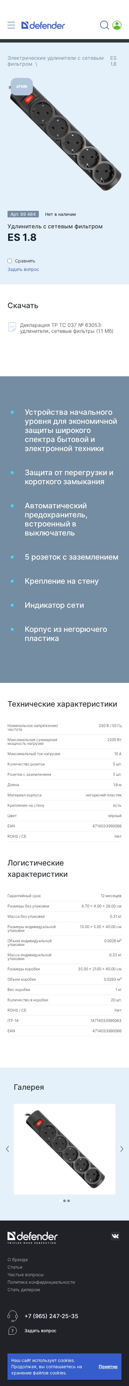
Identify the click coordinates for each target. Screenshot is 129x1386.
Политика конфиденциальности (41, 1282)
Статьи (15, 1267)
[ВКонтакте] (115, 1236)
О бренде (18, 1259)
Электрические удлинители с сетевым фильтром (56, 61)
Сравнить (25, 260)
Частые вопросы (26, 1274)
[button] (60, 1201)
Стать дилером (24, 1289)
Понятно (108, 1366)
